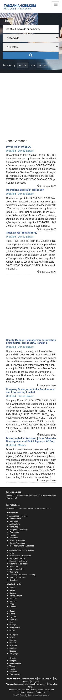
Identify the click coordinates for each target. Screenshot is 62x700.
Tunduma (13, 671)
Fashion (12, 534)
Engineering (14, 532)
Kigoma (12, 616)
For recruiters (13, 504)
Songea (12, 660)
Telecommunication (17, 577)
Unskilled (13, 579)
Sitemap (30, 692)
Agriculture (13, 521)
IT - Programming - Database (21, 545)
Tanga (12, 668)
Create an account (29, 678)
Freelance (13, 537)
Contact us (40, 692)
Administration (15, 518)
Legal (11, 552)
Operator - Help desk (18, 563)
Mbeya (12, 630)
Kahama (12, 606)
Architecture (14, 523)
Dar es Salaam (15, 595)
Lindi (11, 621)
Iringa (11, 603)
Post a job (52, 684)
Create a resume (45, 678)
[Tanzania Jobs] (20, 6)
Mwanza (13, 648)
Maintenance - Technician (20, 555)
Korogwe (13, 619)
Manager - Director (17, 558)
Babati (12, 590)
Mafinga (12, 624)
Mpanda (12, 639)
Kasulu (12, 611)
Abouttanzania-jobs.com (19, 689)
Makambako (14, 627)
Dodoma (13, 598)
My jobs (31, 686)
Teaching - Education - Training (22, 574)
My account (41, 684)
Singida (12, 657)
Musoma (13, 645)
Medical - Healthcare (18, 560)
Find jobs (35, 681)
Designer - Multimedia (18, 529)
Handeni (12, 601)
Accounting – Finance (18, 515)
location (43, 65)
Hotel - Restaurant (17, 540)
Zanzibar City (15, 674)
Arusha (12, 587)
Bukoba (12, 593)
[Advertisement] (31, 106)
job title (23, 65)
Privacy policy (37, 689)
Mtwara (12, 642)
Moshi (11, 637)
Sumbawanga (15, 663)
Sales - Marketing (16, 569)
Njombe (12, 650)
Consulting (13, 526)
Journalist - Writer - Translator (21, 550)
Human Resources (17, 542)
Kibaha (12, 613)
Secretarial (13, 571)
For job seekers (13, 491)
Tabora (12, 666)
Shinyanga (13, 653)
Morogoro (13, 634)
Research (13, 566)
